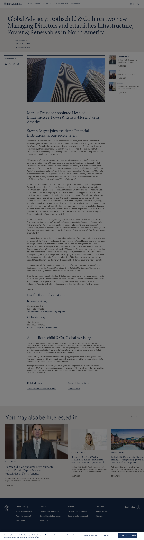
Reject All (108, 535)
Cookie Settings (91, 535)
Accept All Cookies (127, 535)
